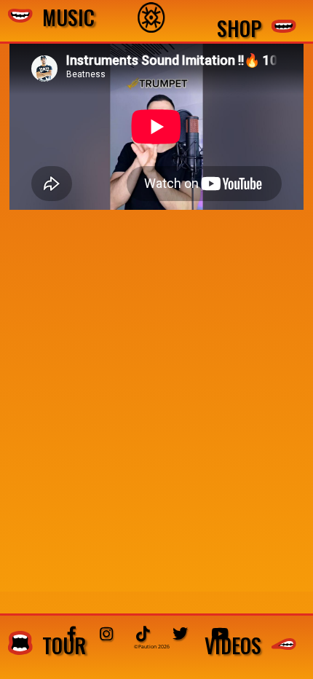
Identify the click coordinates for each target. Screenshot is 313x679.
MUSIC (63, 18)
